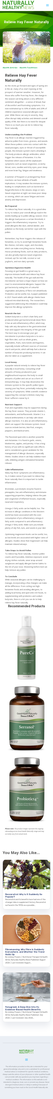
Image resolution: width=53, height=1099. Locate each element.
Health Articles (10, 67)
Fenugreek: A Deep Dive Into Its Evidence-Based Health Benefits (23, 1008)
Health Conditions (28, 67)
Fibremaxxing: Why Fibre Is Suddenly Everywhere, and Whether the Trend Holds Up (25, 952)
